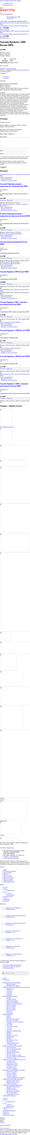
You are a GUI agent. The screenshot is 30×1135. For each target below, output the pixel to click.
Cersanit (2, 835)
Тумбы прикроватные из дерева (16, 1077)
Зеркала (9, 1017)
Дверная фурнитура (9, 882)
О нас (5, 892)
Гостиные (9, 1028)
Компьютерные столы (13, 1082)
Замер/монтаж (11, 890)
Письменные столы (12, 1040)
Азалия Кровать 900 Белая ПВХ (14, 272)
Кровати (9, 1034)
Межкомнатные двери (13, 985)
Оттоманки (10, 1013)
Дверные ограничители (13, 1086)
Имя (1, 150)
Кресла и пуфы (11, 1008)
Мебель (5, 874)
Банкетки (9, 1011)
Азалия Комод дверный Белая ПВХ (9, 253)
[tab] (6, 76)
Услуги (5, 889)
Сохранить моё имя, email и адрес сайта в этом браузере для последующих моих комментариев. (14, 157)
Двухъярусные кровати (13, 1052)
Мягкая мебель (7, 872)
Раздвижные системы (13, 1094)
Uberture (2, 798)
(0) (1, 191)
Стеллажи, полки (11, 1044)
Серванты (9, 1023)
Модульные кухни (12, 1064)
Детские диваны (11, 1005)
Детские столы (11, 1053)
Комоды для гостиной (13, 1019)
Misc (6, 21)
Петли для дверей (12, 1092)
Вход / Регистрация (8, 1115)
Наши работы (10, 895)
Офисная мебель (8, 880)
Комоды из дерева (12, 1074)
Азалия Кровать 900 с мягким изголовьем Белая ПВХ (13, 303)
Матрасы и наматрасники (14, 1031)
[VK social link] (7, 73)
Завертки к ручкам (12, 1089)
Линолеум (9, 991)
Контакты (6, 901)
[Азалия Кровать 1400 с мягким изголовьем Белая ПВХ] (15, 375)
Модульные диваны (12, 1001)
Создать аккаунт (4, 1128)
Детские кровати (11, 1047)
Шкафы (9, 1032)
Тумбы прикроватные (13, 1043)
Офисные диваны (12, 1083)
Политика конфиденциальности (12, 965)
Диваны (9, 998)
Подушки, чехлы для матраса (15, 1022)
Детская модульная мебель (14, 1049)
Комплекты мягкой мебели (14, 1004)
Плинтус (9, 990)
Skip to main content (15, 0)
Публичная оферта (8, 968)
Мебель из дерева (8, 878)
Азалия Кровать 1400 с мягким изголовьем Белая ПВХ (14, 385)
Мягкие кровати (11, 1007)
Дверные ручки (11, 1088)
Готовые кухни (11, 1061)
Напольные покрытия (9, 871)
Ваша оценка (4, 134)
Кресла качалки (11, 1010)
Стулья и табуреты (12, 1068)
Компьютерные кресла (13, 1080)
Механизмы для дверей (13, 1091)
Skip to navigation (5, 0)
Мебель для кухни (8, 877)
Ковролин (9, 994)
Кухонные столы (11, 1067)
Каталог (2, 867)
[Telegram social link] (13, 73)
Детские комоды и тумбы (14, 1055)
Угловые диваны (11, 999)
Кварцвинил (10, 988)
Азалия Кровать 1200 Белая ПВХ (15, 330)
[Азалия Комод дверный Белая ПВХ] (11, 234)
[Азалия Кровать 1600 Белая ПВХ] (10, 348)
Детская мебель (7, 875)
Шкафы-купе (10, 1037)
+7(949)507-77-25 (8, 3)
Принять (14, 1134)
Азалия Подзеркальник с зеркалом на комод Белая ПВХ (14, 185)
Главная (2, 21)
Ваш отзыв (3, 137)
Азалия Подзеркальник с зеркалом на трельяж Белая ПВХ (15, 215)
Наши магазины (7, 5)
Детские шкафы (11, 1050)
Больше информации (6, 1134)
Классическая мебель (13, 1002)
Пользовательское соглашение (11, 966)
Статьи (5, 898)
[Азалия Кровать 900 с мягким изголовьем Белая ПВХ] (15, 291)
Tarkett (2, 800)
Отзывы (9, 893)
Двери (5, 869)
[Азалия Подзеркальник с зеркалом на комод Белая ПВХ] (15, 176)
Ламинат (9, 993)
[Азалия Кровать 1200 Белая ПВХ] (10, 322)
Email (2, 153)
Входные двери (11, 984)
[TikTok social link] (10, 73)
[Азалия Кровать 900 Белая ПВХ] (10, 262)
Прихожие (10, 1041)
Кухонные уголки (12, 1062)
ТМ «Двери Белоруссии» (7, 427)
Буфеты (9, 1016)
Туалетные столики (12, 1026)
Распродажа (6, 899)
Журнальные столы (12, 1035)
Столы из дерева (11, 1073)
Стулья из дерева (11, 1076)
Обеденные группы (12, 1065)
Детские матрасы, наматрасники (16, 1056)
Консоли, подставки (12, 1020)
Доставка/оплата (8, 896)
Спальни (9, 1029)
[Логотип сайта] (7, 11)
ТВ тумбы (9, 1025)
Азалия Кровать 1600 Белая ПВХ (15, 356)
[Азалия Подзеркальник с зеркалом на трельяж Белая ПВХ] (15, 205)
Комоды (1, 247)
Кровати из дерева (12, 1071)
